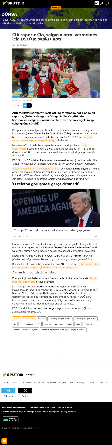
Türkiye (5, 382)
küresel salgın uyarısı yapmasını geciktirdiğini (52, 138)
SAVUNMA (51, 382)
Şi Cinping (88, 324)
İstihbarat (29, 324)
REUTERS (17, 100)
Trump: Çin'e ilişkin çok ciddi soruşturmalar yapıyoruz (52, 230)
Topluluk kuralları (64, 407)
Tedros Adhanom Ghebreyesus (26, 330)
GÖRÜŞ (80, 382)
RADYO (90, 382)
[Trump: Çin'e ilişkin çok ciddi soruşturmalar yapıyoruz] (56, 208)
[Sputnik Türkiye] (14, 5)
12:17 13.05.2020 (20, 45)
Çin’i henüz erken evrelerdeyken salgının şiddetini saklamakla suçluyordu (56, 265)
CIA (15, 324)
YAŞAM (62, 382)
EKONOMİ (39, 382)
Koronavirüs (59, 324)
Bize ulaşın (50, 407)
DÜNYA (16, 318)
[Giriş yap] (102, 3)
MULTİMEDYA (103, 382)
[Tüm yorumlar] (4, 441)
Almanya (47, 324)
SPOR (71, 382)
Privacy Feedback (69, 411)
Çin (21, 324)
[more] (96, 236)
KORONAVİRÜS (29, 318)
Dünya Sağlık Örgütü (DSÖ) (85, 318)
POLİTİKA (27, 382)
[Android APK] (10, 419)
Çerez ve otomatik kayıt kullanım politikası (21, 411)
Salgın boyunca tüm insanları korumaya (36, 168)
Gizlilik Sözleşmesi (50, 411)
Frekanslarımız (19, 407)
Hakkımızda (6, 407)
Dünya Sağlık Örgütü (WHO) (60, 318)
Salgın (69, 324)
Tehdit (78, 324)
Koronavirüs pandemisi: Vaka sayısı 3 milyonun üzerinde (63, 330)
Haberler (41, 318)
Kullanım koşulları (36, 407)
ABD (38, 324)
